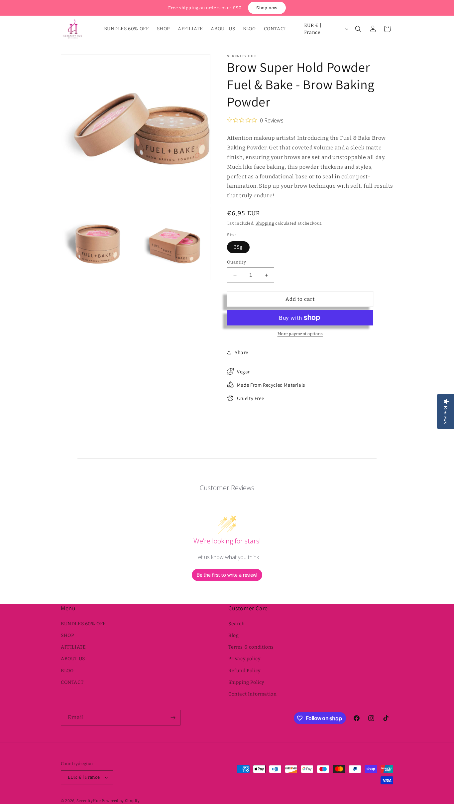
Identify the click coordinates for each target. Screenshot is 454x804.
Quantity (236, 262)
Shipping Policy (246, 682)
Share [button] (242, 352)
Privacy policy (244, 659)
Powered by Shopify (121, 801)
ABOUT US (73, 659)
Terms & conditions (251, 647)
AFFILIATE (73, 647)
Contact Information (252, 694)
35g (238, 247)
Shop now (267, 7)
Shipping (265, 223)
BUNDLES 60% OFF (83, 624)
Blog (233, 635)
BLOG (67, 671)
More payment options (300, 333)
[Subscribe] (173, 717)
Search (236, 624)
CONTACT (72, 682)
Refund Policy (244, 671)
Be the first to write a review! (227, 575)
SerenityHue (88, 801)
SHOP (67, 635)
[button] (358, 29)
